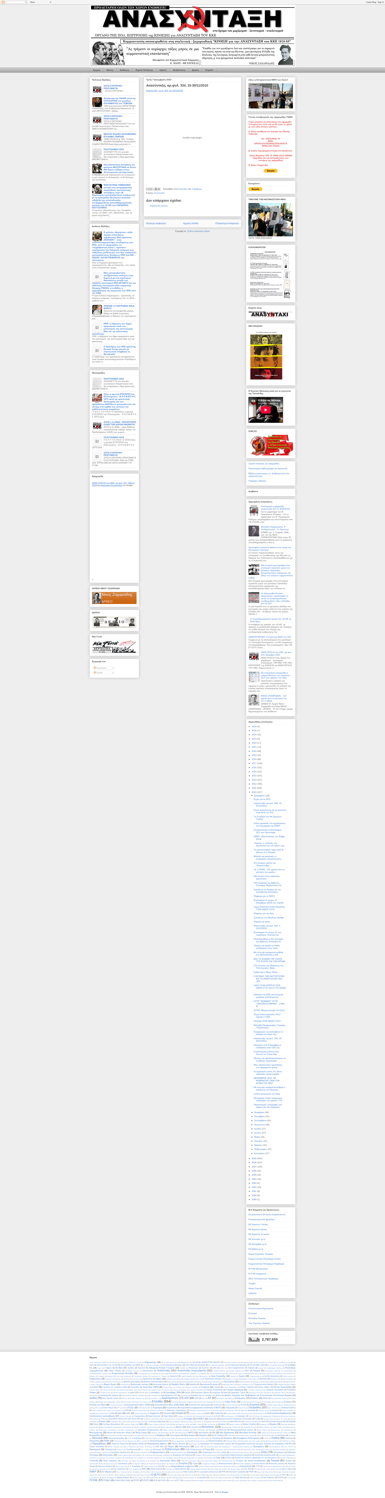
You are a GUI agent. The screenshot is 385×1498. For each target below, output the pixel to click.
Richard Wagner (199, 1480)
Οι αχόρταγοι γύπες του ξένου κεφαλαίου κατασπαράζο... (268, 1072)
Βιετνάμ (241, 1382)
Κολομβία (188, 1419)
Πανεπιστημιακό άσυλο (159, 1441)
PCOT (146, 1480)
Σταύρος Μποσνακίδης (125, 1455)
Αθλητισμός (193, 1368)
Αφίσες (163, 70)
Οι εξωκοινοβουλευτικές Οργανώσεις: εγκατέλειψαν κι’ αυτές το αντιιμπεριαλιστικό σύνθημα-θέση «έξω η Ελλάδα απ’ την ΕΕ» (275, 598)
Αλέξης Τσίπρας (114, 1371)
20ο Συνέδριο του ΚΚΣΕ (130, 1365)
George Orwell (281, 1472)
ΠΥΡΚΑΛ (120, 1449)
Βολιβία (283, 1382)
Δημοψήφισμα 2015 (169, 1395)
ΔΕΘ (146, 1392)
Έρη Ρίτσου (96, 1408)
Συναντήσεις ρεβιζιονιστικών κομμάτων (235, 1455)
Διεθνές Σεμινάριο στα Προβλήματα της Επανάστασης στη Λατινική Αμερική (257, 1395)
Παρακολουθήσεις (215, 1441)
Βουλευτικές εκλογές (140, 1384)
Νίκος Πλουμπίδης (110, 1435)
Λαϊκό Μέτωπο (235, 1421)
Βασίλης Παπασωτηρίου (153, 1382)
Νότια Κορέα (189, 1435)
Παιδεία (275, 1438)
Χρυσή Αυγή (245, 1466)
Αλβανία (251, 1368)
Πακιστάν (289, 1438)
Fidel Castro (188, 1472)
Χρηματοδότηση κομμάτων (182, 1466)
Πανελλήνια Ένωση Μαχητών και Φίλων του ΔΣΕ (130, 1441)
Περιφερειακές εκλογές (222, 1444)
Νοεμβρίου (259, 1112)
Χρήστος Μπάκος (204, 1466)
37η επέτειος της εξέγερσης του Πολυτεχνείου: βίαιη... (268, 966)
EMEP (92, 1471)
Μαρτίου (258, 1145)
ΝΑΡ (173, 1433)
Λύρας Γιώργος (153, 1424)
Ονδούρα (138, 1438)
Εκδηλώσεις (179, 70)
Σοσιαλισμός (192, 1452)
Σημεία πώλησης (102, 1452)
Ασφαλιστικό (94, 1379)
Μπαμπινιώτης (275, 1430)
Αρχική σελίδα (190, 223)
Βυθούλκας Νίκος (228, 1384)
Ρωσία (238, 1449)
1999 (254, 1199)
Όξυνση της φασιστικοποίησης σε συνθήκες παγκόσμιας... (270, 1059)
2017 (254, 763)
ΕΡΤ (118, 1408)
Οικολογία (292, 1435)
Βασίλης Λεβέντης (95, 1382)
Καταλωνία (199, 1416)
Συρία (218, 1458)
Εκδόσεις (124, 70)
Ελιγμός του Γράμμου (141, 1402)
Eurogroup (157, 1472)
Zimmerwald (276, 1480)
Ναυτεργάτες (204, 1433)
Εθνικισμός (220, 1398)
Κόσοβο (248, 1419)
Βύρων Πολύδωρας (243, 1384)
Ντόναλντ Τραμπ (248, 1435)
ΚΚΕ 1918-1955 (133, 1419)
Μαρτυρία (284, 1424)
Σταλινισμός (108, 1455)
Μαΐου (257, 1137)
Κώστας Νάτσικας (221, 1421)
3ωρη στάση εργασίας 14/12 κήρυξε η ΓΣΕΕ (267, 1015)
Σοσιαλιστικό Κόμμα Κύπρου (239, 1452)
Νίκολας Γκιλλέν (282, 1433)
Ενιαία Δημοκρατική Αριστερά (251, 1402)
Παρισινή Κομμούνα (120, 1444)
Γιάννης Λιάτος (94, 1390)
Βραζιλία (193, 1384)
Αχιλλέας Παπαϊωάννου (192, 1379)
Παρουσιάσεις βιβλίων (157, 1444)
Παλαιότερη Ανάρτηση (227, 223)
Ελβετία (100, 1402)
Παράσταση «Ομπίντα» (271, 1441)
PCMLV (118, 1480)
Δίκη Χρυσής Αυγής (110, 1398)
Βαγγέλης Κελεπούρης (249, 1379)
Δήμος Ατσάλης (152, 1395)
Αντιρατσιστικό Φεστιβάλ (122, 1373)
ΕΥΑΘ (140, 1408)
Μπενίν (110, 1433)
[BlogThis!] (150, 189)
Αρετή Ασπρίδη (187, 1376)
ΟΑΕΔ (259, 1435)
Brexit (205, 1469)
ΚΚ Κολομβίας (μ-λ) (257, 1244)
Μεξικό (179, 1427)
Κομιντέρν (212, 1419)
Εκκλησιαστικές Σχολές (278, 1398)
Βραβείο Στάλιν (178, 1384)
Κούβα (257, 1419)
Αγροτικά (141, 1368)
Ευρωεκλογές (171, 1408)
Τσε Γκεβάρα (141, 1463)
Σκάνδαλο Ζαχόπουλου (120, 1452)
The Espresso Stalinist (259, 1323)
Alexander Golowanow (100, 1469)
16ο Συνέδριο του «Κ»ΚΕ (264, 1362)
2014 (254, 775)
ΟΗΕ (272, 1435)
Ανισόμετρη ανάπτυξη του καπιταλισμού (279, 1371)
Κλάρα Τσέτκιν (159, 1419)
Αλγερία (261, 1368)
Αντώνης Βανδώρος (260, 1373)
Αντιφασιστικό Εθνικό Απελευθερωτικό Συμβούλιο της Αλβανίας (184, 1373)
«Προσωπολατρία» (246, 1362)
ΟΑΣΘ (266, 1435)
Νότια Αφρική (175, 1435)
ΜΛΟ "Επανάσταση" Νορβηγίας (263, 1278)
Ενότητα (287, 1402)
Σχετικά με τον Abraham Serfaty (269, 917)
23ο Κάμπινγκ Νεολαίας (195, 1365)
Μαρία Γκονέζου (234, 1424)
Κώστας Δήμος (188, 1421)
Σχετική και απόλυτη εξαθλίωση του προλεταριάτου (256, 1458)
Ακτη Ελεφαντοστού (236, 1368)
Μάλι (173, 1424)
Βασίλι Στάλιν (172, 1382)
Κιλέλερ (103, 1419)
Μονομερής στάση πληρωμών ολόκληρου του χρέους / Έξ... (269, 1099)
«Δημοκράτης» (150, 1362)
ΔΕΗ (140, 1392)
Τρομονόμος (110, 1463)
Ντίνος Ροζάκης (217, 1435)
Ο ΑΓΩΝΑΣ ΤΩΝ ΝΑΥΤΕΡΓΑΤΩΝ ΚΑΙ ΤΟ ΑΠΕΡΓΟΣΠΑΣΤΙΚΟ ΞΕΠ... (269, 978)
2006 (254, 1171)
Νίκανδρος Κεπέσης (248, 1432)
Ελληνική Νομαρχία (206, 1402)
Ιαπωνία (275, 1410)
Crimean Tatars (235, 1469)
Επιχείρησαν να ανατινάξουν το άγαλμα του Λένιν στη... (268, 1033)
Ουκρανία (227, 1438)
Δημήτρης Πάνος (280, 1392)
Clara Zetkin (214, 1469)
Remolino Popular (256, 1318)
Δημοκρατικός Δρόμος (109, 1395)
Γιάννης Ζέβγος (263, 1387)
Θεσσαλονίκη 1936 (231, 1410)
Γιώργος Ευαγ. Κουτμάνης (160, 1390)
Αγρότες (131, 1368)
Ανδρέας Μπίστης (219, 1371)
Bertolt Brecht (180, 1469)
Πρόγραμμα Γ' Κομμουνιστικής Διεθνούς (236, 1447)
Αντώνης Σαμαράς (276, 1373)
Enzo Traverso (121, 1472)
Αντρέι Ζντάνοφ (229, 1373)
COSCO (224, 1469)
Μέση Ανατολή (192, 1427)
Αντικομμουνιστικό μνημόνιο (99, 1373)
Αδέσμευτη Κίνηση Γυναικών (162, 1368)
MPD (170, 1477)
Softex (209, 1480)
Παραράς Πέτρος (232, 1441)
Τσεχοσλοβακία (161, 1463)
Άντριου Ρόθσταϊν (244, 1373)
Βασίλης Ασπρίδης (286, 1379)
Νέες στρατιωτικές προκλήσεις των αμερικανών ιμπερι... (268, 1066)
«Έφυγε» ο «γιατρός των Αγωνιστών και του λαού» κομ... (270, 844)
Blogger (225, 1492)
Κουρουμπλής (268, 1419)
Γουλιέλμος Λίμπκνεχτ (255, 1390)
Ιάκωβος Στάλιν (264, 1410)
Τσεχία (151, 1463)
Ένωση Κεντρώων (116, 1405)
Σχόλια (99, 672)
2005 (254, 1175)
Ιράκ (120, 1413)
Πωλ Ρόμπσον (132, 1449)
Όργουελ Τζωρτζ (170, 1438)
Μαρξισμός (263, 1424)
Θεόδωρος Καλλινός (157, 1410)
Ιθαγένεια (92, 1413)
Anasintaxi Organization (111, 485)
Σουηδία (255, 1452)
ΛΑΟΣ (263, 1421)
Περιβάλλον (205, 1444)
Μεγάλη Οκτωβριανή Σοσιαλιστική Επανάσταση (115, 1427)
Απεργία (101, 1376)
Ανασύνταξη (159, 193)
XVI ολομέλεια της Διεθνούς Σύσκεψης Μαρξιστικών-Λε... (268, 884)
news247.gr (192, 1477)
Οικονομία (97, 1438)
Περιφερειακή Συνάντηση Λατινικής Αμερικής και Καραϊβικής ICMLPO (263, 1444)
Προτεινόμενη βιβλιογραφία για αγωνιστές (267, 468)
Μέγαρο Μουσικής (166, 1427)
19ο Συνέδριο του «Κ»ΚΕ (107, 1365)
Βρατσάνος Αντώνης (209, 1384)
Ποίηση (171, 1446)
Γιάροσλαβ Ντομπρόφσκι (124, 1390)
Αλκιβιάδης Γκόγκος (132, 1371)
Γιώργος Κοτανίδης (196, 1390)
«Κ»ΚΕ (195, 1362)
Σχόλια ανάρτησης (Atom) (198, 231)
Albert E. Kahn (290, 1466)
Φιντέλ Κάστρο (260, 1463)
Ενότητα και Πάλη (97, 1405)
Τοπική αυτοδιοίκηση (256, 1461)
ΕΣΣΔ (130, 1407)
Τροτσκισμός (122, 1463)
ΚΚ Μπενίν (119, 1419)
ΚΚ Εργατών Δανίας (257, 1229)
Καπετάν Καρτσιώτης (242, 1413)
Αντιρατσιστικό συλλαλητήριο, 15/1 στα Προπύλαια (268, 831)
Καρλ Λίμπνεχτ (154, 1416)
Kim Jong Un (227, 1475)
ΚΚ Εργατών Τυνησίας (259, 1234)
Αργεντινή (174, 1376)
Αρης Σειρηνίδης (218, 1376)
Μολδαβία (212, 1430)
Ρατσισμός (157, 1449)
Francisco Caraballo (237, 1472)
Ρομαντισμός (219, 1449)
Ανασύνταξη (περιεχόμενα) (191, 1370)
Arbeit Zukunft (255, 1288)
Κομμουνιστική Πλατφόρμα (231, 1419)
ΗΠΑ (126, 1410)
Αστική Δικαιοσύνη (271, 1376)
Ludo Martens (94, 1477)
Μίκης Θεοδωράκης (128, 1430)
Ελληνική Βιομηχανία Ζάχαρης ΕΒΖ (184, 1402)
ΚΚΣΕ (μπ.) (148, 1419)
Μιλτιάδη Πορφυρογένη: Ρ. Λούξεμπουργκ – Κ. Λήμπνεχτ (275, 528)
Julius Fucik (189, 1475)
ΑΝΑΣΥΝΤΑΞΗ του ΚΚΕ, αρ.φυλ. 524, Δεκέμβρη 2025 (276, 653)
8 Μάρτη (108, 1368)
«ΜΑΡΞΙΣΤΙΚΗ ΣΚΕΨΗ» (211, 1362)
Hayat (135, 1475)
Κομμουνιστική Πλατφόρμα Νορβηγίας (266, 1264)
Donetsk (276, 1469)
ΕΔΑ (203, 1398)
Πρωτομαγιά (94, 1449)
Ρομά (207, 1449)
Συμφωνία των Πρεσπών (182, 1455)
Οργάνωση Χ (156, 1438)
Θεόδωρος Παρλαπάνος (176, 1410)
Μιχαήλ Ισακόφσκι (183, 1430)
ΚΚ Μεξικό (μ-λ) (255, 1249)
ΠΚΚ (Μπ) (159, 1447)
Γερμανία (205, 1387)
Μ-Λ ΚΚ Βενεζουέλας (258, 1269)
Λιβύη (141, 1424)
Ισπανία (167, 1413)
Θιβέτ (243, 1410)
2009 (254, 1158)
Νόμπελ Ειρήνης (148, 1435)
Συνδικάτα (180, 1458)
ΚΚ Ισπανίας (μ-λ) (256, 1239)
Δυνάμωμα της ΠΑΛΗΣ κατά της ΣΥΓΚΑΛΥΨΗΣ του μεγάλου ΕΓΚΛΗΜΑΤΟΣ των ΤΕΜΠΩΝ (120, 101)
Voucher (267, 1480)
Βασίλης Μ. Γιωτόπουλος (112, 1382)
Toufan (236, 1480)
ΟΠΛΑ (147, 1438)
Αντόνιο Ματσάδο (215, 1373)
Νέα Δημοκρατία (227, 1432)
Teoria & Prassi (226, 1480)
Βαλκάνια (263, 1379)
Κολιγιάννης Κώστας (174, 1419)
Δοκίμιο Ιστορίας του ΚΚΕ (139, 1398)
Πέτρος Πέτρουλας (129, 1447)
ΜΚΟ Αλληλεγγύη (199, 1430)
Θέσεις (110, 70)
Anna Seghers (134, 1469)
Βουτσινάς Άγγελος (161, 1384)
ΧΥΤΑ (258, 1466)
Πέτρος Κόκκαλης (96, 1447)
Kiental (218, 1475)
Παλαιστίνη (94, 1441)
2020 (254, 751)
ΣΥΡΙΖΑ (228, 1458)
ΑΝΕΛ (246, 1371)
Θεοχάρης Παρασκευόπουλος (200, 1410)
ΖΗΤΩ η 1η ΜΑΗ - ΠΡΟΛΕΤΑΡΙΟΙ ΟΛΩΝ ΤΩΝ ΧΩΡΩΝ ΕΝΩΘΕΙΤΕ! (120, 423)
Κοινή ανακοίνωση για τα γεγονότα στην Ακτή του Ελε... (270, 811)
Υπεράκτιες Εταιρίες (209, 1463)
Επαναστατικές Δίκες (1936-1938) (169, 1405)
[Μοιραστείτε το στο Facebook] (156, 189)
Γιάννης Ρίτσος (108, 1390)
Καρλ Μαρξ (168, 1416)
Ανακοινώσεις (147, 1371)
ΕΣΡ (124, 1408)
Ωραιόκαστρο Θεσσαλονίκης (272, 1466)
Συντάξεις (209, 1458)
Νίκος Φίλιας (124, 1435)
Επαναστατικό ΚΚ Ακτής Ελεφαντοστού (266, 1214)
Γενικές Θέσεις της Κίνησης (172, 1387)
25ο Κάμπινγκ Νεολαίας (237, 1365)
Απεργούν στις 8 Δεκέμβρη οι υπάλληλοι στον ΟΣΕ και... (267, 1046)
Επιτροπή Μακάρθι (231, 1405)
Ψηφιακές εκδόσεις (257, 481)
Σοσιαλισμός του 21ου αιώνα (214, 1452)
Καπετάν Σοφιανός (258, 1413)
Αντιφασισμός (155, 1373)
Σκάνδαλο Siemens (140, 1452)
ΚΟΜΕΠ (200, 1419)
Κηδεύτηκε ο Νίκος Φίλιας (266, 972)
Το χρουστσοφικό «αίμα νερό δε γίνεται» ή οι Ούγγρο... (269, 850)
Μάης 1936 (165, 1424)
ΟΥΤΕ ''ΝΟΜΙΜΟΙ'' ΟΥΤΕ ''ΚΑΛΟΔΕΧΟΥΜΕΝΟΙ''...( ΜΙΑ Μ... (269, 1003)
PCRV (171, 1480)
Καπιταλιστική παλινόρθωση (102, 1416)
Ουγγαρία (216, 1438)
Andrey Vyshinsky (118, 1469)
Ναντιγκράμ (165, 1433)
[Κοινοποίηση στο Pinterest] (158, 189)
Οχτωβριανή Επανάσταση (248, 1438)
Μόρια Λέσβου (262, 1430)
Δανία (132, 1392)
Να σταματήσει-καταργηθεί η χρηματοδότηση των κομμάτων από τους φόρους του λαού (275, 675)
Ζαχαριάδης (254, 1407)
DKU (255, 1469)
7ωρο (99, 1368)
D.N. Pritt (247, 1469)
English (209, 70)
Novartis (202, 1477)
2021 (254, 747)
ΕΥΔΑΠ (147, 1408)
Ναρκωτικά (181, 1433)
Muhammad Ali (180, 1477)
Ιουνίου (258, 1133)
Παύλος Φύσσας (178, 1444)
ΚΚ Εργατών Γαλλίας (258, 1224)
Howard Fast (143, 1475)
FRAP (251, 1472)
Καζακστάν (219, 1413)
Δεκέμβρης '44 (157, 1392)
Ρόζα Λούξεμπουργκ (193, 1449)
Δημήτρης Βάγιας (202, 1392)
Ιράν (128, 1413)
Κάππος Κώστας (125, 1416)
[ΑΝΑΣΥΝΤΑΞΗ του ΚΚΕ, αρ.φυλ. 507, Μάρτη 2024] (114, 532)
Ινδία (113, 1413)
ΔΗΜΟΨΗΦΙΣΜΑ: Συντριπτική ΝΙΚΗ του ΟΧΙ (269, 637)
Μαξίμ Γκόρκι (196, 1424)
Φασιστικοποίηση (226, 1463)
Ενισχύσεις (277, 1402)
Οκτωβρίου (259, 1116)
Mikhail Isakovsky (152, 1477)
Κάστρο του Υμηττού (185, 1416)
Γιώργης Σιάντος (142, 1390)
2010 (254, 792)
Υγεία (195, 1463)
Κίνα (110, 1419)
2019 (254, 755)
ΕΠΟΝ (243, 1405)
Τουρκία (275, 1460)
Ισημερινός (154, 1413)
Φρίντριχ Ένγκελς (105, 1466)
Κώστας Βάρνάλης (158, 1421)
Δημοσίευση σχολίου (159, 206)
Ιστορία (179, 1413)
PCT (178, 1480)
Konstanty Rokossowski (271, 1475)
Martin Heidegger (108, 1477)
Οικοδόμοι (281, 1435)
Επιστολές (218, 1405)
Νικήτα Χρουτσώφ (268, 1433)
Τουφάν (252, 1283)
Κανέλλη (229, 1413)
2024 (254, 734)
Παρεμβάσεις (99, 1443)
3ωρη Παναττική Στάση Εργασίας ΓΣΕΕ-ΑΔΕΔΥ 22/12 (269, 908)
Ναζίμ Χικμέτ (141, 1432)
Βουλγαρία (124, 1384)
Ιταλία (207, 1413)
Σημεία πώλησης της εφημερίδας (263, 463)
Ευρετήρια (157, 1407)
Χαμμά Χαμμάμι (149, 1466)
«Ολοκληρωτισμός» (230, 1362)
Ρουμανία (229, 1449)
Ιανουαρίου (259, 1153)
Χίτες (166, 1466)
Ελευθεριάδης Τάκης (113, 1402)
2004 (254, 1179)
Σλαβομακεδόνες (157, 1452)
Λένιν (95, 1424)
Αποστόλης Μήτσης (141, 1376)
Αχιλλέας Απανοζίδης (173, 1379)
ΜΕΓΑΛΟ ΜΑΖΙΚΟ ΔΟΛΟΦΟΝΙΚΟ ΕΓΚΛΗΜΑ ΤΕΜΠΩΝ (120, 135)
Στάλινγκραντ (278, 1452)
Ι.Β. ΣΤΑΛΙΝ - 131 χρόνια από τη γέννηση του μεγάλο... (269, 870)
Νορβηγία (161, 1435)
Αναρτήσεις (101, 668)
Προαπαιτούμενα (212, 1447)
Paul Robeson (268, 1477)
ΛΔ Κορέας (291, 1421)
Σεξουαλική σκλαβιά (279, 1449)
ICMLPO (252, 1293)
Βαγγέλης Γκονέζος (232, 1379)
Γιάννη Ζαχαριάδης (230, 1387)
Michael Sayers (137, 1477)
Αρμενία (233, 1376)
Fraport (259, 1472)
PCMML (127, 1480)
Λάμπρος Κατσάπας (251, 1421)
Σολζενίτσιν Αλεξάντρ (177, 1452)
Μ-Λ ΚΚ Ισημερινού (257, 1273)
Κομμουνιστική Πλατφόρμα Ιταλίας (264, 1259)
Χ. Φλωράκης (135, 1466)
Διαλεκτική (184, 1395)
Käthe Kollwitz (201, 1475)
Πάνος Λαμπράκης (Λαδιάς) (181, 1441)
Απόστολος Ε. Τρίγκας (159, 1376)
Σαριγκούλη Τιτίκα (249, 1449)
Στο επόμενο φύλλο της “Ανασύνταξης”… (265, 864)
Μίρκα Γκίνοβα (168, 1430)
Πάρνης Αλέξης (138, 1444)
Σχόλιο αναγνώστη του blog (267, 1094)
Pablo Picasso (254, 1477)
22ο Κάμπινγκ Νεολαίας (172, 1365)
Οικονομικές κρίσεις (116, 1438)
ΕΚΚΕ (265, 1398)
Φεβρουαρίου (261, 1149)
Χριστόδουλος (218, 1466)
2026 (254, 726)
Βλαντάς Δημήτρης (253, 1382)
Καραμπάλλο (139, 1416)
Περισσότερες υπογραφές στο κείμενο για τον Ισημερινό (268, 1105)
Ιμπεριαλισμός (103, 1413)
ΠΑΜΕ (106, 1441)
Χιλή (159, 1466)
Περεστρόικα (193, 1444)
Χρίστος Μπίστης (231, 1466)
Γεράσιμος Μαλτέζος (191, 1387)
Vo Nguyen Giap (255, 1480)
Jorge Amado (177, 1475)
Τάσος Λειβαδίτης (110, 1461)
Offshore (221, 1477)
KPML (291, 1475)
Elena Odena (287, 1469)
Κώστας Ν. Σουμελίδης (204, 1421)
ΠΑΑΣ (266, 1438)
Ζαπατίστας (242, 1408)
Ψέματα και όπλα (262, 921)
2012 (254, 784)
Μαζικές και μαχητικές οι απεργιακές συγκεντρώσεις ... (269, 857)
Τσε (133, 1463)
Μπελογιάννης (95, 1432)
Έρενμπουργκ (291, 1405)
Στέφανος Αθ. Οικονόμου (144, 1455)
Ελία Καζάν (127, 1402)
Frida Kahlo (269, 1472)
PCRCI (163, 1480)
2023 (254, 739)
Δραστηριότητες (170, 1398)
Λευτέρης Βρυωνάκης (111, 1424)
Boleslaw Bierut (195, 1469)
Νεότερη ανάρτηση (156, 223)
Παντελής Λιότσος (199, 1441)
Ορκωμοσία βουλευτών (186, 1438)
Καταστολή (209, 1416)
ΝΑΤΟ (191, 1432)
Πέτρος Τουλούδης (145, 1447)
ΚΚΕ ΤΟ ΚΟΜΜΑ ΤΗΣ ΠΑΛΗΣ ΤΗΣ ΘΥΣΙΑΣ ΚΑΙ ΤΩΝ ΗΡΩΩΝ (269, 960)
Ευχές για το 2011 (262, 799)
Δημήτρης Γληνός (238, 1392)
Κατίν (218, 1416)
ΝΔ (213, 1432)
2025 (254, 730)
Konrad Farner (255, 1475)
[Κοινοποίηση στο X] (153, 189)
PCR (155, 1480)
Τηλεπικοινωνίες (227, 1461)
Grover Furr (104, 1475)
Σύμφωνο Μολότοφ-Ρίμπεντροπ (206, 1455)
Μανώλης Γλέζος (183, 1424)
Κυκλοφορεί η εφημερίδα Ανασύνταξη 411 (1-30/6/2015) (275, 507)
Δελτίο (187, 1392)
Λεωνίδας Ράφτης (130, 1424)
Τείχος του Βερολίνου (139, 1461)
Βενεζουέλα (229, 1382)
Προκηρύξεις (258, 1446)
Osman (229, 1477)
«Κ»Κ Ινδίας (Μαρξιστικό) (180, 1362)
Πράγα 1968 (199, 1447)
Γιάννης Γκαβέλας (247, 1387)
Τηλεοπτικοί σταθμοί (211, 1461)
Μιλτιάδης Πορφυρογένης (148, 1430)
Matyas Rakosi (123, 1477)
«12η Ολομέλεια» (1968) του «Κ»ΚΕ (101, 1362)
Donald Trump (265, 1469)
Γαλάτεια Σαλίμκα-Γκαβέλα (287, 1384)
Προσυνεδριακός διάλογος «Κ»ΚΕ (281, 1447)
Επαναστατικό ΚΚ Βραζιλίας (261, 1219)
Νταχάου (203, 1435)
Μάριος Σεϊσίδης (249, 1424)
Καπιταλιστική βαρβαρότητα (279, 1413)
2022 (254, 743)
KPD (284, 1475)
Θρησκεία (251, 1410)
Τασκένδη (93, 1461)
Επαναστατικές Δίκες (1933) (137, 1405)
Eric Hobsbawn (134, 1472)
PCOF (136, 1480)
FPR (223, 1472)
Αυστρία (126, 1379)
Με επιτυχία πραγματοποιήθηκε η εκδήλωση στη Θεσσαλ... (269, 1088)
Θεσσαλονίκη (217, 1410)
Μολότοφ (222, 1430)
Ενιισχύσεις (267, 1402)
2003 (254, 1183)
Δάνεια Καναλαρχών (120, 1392)
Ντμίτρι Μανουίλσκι (233, 1435)
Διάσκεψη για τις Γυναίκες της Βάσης (206, 1395)
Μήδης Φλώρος (264, 1427)
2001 (254, 1191)
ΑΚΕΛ (222, 1368)
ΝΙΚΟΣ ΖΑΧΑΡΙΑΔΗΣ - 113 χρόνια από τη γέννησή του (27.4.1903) (274, 698)
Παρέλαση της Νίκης (289, 1441)
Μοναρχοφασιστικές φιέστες (241, 1430)
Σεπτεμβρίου (260, 1120)
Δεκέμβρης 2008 (173, 1392)
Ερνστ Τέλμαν (108, 1408)
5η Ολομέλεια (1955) (275, 1365)
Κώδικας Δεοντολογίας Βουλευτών (136, 1421)
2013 (254, 780)
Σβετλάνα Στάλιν (263, 1449)
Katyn (211, 1475)
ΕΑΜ (197, 1398)
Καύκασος (241, 1416)
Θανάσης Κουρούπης (139, 1410)
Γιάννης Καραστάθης (282, 1387)
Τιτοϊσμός (239, 1461)
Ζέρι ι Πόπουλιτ (273, 1408)
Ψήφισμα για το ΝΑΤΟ (264, 896)
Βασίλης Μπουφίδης (132, 1382)
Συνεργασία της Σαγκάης (194, 1458)
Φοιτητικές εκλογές (276, 1463)
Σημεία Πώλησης (144, 70)
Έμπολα (219, 1402)
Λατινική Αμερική (276, 1421)
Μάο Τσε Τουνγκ (209, 1424)
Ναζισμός (154, 1433)
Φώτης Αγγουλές (121, 1466)
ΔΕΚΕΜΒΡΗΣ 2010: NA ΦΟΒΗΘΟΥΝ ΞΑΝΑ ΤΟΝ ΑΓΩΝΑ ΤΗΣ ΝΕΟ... (266, 1080)
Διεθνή (93, 1398)
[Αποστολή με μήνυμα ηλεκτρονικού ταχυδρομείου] (147, 189)
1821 (91, 1365)
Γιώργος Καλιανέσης (179, 1390)
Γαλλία (95, 1387)
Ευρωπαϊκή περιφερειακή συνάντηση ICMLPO (200, 1407)
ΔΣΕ (186, 1398)
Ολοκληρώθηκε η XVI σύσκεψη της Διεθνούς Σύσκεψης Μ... (268, 940)
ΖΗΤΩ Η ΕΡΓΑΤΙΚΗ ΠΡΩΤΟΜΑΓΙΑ (113, 87)
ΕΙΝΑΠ (229, 1398)
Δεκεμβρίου (260, 795)
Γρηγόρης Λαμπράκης (275, 1390)
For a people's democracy (207, 1472)
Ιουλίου (258, 1128)
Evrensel (252, 1313)
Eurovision (168, 1472)
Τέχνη (183, 1461)
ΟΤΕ (198, 1438)
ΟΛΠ (129, 1438)
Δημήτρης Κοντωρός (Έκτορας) (260, 1392)
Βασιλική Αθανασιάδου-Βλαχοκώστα (191, 1382)
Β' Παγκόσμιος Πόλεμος (212, 1379)
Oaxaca (212, 1477)
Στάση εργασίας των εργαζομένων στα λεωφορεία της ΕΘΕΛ (270, 824)
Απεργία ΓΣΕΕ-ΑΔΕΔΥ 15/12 (267, 1021)
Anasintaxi (183, 189)
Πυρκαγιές (109, 1449)
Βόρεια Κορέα (110, 1384)
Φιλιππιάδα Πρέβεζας (243, 1463)
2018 (254, 759)
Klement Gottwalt (241, 1475)
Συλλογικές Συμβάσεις (162, 1455)
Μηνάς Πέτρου (278, 1427)
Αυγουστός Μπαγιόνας (113, 1379)
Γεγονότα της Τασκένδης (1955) (145, 1387)
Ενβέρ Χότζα (230, 1402)
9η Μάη (119, 1368)
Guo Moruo (115, 1475)
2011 (254, 788)
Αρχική (96, 70)
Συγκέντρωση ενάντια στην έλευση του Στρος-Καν (266, 1052)
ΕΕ (209, 1398)
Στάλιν (264, 1452)
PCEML (93, 1480)
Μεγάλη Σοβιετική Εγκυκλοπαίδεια (145, 1427)
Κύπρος (102, 1421)
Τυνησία (182, 1463)
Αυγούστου (260, 1124)
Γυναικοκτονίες (105, 1392)
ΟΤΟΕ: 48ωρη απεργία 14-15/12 (269, 1010)
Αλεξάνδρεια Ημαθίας (274, 1368)
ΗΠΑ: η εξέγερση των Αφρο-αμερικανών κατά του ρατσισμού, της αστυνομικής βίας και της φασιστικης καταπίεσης (112, 328)
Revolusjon (187, 1480)
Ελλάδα (157, 1401)
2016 (254, 767)
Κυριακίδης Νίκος (116, 1421)
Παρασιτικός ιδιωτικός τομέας (250, 1441)
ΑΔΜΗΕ (182, 1368)
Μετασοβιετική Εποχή (248, 1427)
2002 (254, 1187)
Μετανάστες (208, 1427)
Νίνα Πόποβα (135, 1435)
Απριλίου (258, 1141)
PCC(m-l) (290, 1477)
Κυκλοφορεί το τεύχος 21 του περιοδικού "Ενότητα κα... (267, 933)
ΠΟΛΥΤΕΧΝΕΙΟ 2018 (114, 437)
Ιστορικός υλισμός (196, 1413)
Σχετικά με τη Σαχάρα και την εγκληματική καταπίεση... (267, 890)
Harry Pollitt (126, 1475)
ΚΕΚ (250, 1416)
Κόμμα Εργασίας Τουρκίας (260, 1254)
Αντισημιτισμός (143, 1373)
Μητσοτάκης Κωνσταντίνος (108, 1430)
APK (144, 1469)
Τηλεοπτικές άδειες (194, 1461)
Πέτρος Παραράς (114, 1447)
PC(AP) (281, 1477)
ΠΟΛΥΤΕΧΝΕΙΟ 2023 (114, 149)
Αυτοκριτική (136, 1379)
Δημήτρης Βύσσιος (220, 1392)
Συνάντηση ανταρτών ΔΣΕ (265, 1455)
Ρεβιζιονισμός (172, 1449)
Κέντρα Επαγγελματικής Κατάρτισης (267, 1416)
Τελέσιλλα (153, 1461)
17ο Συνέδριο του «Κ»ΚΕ (284, 1362)
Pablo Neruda (240, 1477)
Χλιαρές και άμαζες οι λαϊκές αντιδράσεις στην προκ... (267, 946)
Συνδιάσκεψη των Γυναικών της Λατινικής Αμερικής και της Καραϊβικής (149, 1458)
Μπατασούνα (288, 1430)
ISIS (168, 1475)
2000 (254, 1195)
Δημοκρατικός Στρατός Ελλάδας (133, 1395)
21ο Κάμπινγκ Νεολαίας (151, 1365)
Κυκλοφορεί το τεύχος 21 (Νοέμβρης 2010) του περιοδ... (269, 901)
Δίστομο (124, 1398)
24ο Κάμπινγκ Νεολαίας (216, 1365)
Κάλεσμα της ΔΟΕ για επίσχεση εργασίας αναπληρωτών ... (268, 995)
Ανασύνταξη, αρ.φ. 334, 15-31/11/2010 (164, 90)
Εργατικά (254, 1404)
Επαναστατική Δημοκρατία (260, 1308)
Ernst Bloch (147, 1472)
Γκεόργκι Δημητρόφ (234, 1390)
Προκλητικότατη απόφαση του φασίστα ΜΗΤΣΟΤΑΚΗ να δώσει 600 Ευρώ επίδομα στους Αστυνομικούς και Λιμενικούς (120, 168)
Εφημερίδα (230, 1408)
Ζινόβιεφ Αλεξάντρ (288, 1408)
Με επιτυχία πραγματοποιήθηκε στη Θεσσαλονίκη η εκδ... (268, 953)
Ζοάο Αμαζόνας (97, 1410)
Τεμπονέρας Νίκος (168, 1461)
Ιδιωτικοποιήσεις (287, 1410)
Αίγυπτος (205, 1368)
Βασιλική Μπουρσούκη (214, 1382)
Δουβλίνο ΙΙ (155, 1398)
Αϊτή (215, 1368)
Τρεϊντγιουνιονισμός (96, 1463)
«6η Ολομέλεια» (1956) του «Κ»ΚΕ (129, 1362)
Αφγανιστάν (147, 1379)
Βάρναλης (274, 1379)
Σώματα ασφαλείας (286, 1458)
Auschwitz (168, 1469)
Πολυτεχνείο (184, 1446)
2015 (254, 771)
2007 (254, 1166)
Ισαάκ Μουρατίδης (141, 1413)
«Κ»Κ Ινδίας (165, 1362)
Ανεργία (256, 1371)
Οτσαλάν (206, 1438)
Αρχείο (242, 1376)
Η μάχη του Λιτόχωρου (114, 1410)
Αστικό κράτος (288, 1376)
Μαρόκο (273, 1424)
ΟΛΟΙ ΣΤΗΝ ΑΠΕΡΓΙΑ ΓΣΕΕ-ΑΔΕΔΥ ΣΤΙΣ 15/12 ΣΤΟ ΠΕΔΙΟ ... (270, 988)
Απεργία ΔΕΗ (111, 1376)
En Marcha (107, 1472)
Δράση (195, 70)
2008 (254, 1162)
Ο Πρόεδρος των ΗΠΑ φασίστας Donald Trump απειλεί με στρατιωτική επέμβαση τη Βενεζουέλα (120, 350)
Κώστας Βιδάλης (174, 1421)
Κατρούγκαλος (229, 1416)
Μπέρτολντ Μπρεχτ (124, 1433)
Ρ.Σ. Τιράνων (145, 1449)
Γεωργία (217, 1387)
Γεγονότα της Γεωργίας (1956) (115, 1387)
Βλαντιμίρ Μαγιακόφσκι (270, 1382)
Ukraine (244, 1480)
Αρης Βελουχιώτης (201, 1376)
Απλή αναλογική (125, 1376)
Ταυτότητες (125, 1461)
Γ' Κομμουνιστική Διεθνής (263, 1384)
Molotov (163, 1477)
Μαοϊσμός (222, 1424)
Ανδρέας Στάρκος (235, 1371)
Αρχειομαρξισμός (255, 1376)
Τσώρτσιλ (172, 1463)
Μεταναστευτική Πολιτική (229, 1427)
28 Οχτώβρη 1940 (257, 1365)
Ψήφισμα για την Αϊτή (264, 913)
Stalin (217, 1480)
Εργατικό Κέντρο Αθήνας (274, 1405)
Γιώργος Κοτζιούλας (214, 1390)
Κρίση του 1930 (281, 1419)
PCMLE (106, 1480)
